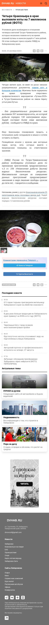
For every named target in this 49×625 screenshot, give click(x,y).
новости (21, 3)
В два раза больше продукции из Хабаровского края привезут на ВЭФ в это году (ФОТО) (25, 315)
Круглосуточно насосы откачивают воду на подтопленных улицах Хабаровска (24, 337)
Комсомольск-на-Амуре (14, 547)
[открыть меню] (41, 3)
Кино (7, 576)
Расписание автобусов (14, 584)
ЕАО (6, 550)
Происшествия (22, 10)
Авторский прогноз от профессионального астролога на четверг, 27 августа (23, 349)
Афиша (7, 587)
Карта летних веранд (13, 558)
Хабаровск (9, 544)
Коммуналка (10, 590)
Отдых (7, 573)
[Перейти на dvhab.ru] (8, 3)
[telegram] (6, 597)
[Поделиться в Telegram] (34, 50)
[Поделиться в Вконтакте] (38, 50)
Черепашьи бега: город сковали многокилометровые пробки (18, 326)
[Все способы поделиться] (45, 50)
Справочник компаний (14, 578)
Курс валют (9, 581)
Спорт (7, 555)
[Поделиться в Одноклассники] (41, 50)
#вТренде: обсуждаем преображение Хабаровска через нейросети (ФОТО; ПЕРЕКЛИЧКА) (20, 361)
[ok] (23, 597)
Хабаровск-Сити (11, 561)
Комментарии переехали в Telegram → (20, 260)
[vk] (12, 597)
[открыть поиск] (46, 3)
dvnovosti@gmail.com (13, 532)
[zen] (17, 597)
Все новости (7, 10)
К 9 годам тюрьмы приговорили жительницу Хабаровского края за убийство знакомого (24, 303)
